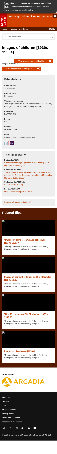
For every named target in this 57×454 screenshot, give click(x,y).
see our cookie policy (24, 10)
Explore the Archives (19, 29)
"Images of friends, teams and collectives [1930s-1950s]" (24, 241)
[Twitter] (4, 428)
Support (5, 401)
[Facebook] (10, 428)
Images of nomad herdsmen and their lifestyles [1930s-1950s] (27, 278)
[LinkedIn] (28, 428)
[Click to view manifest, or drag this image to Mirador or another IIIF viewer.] (6, 144)
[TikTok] (22, 428)
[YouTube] (35, 428)
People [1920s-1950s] (13, 185)
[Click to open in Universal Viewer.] (12, 144)
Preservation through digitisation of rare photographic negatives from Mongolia (26, 164)
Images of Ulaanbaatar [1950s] (19, 351)
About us (6, 397)
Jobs (4, 405)
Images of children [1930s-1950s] (18, 192)
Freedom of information (12, 422)
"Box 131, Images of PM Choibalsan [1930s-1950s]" (26, 315)
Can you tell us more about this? (17, 202)
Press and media (9, 409)
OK (6, 6)
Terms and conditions (11, 418)
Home (4, 29)
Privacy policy (8, 414)
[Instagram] (16, 428)
